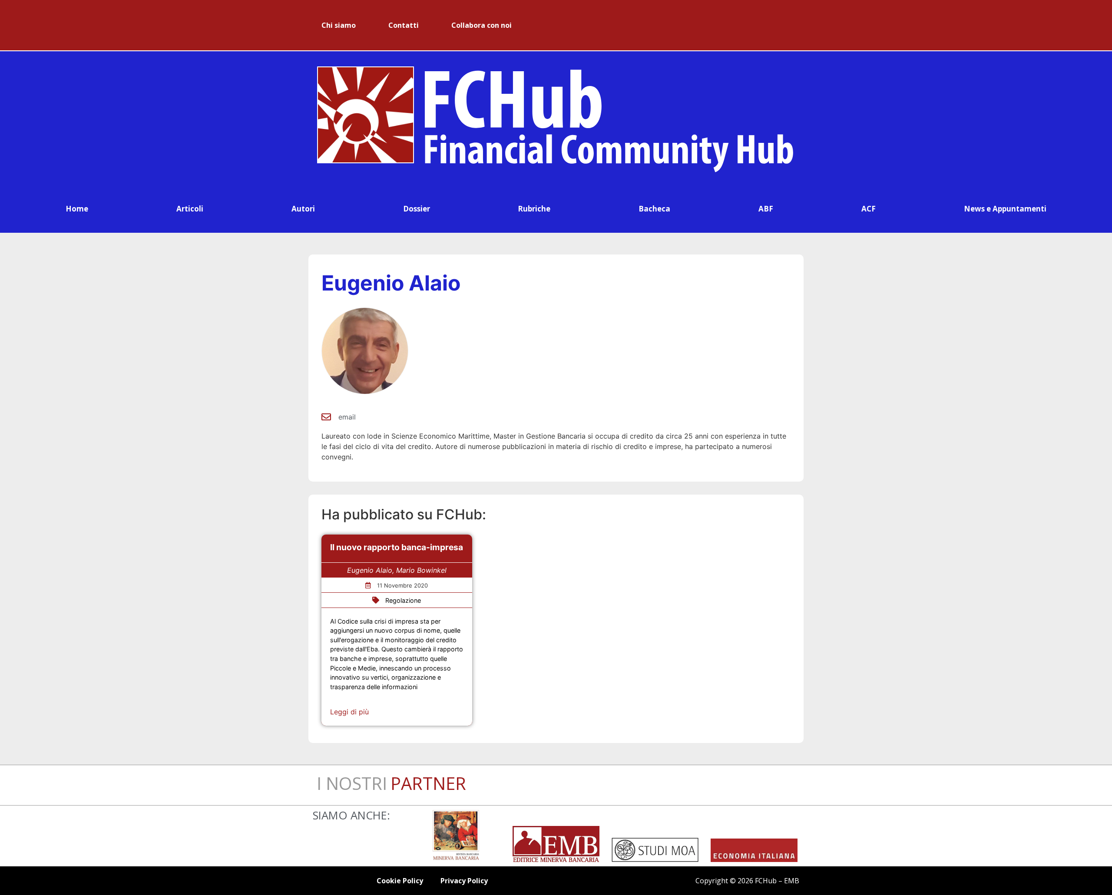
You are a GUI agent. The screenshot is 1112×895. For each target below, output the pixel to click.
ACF (868, 209)
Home (77, 209)
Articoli (189, 209)
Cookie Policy (400, 880)
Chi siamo (338, 25)
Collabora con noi (481, 25)
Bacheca (654, 209)
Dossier (416, 209)
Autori (303, 209)
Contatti (403, 25)
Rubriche (534, 209)
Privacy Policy (464, 880)
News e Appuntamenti (1005, 209)
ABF (765, 209)
